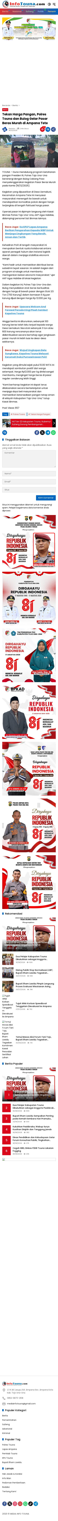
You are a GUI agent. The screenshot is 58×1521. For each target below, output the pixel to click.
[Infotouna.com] (23, 4)
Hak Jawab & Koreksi (12, 1473)
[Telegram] (47, 432)
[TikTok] (30, 1503)
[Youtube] (20, 1503)
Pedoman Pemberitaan (13, 1482)
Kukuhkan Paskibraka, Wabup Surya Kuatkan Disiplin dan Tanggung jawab (32, 1128)
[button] (49, 4)
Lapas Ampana (9, 1449)
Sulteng (6, 1424)
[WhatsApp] (53, 432)
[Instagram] (15, 1503)
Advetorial (7, 1428)
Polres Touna (19, 414)
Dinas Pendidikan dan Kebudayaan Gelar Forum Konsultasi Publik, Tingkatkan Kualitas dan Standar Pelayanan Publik (34, 1139)
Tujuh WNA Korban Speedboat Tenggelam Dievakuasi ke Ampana (34, 1005)
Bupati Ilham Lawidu (12, 1462)
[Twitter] (42, 432)
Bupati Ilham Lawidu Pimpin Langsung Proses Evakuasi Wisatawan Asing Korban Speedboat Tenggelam (35, 985)
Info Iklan (6, 1478)
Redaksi (12, 128)
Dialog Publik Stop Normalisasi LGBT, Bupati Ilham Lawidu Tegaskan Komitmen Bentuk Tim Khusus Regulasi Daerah (35, 971)
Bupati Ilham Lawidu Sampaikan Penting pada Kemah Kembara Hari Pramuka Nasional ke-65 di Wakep (33, 1117)
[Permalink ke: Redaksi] (5, 129)
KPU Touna (7, 1458)
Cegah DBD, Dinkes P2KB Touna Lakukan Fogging (33, 1149)
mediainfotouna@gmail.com (21, 1403)
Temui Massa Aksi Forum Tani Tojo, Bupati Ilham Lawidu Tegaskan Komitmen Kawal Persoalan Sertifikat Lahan (35, 1038)
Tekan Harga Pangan (40, 414)
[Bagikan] (53, 129)
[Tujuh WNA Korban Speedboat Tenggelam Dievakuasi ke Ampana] (8, 1006)
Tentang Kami (9, 1491)
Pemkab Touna (9, 1453)
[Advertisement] (29, 71)
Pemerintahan (9, 1420)
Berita (5, 109)
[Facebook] (36, 432)
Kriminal (6, 1433)
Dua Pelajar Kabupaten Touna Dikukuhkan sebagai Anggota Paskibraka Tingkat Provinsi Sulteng (34, 958)
